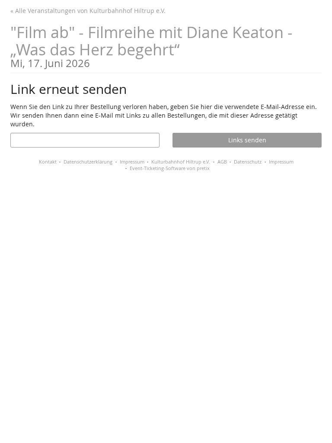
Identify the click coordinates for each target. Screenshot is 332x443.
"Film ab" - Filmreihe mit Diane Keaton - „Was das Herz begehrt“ (151, 45)
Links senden (247, 140)
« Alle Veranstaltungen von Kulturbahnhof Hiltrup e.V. (88, 10)
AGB (222, 161)
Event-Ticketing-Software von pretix (170, 168)
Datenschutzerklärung (88, 161)
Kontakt (48, 161)
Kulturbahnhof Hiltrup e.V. (180, 161)
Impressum (132, 161)
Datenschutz (248, 161)
